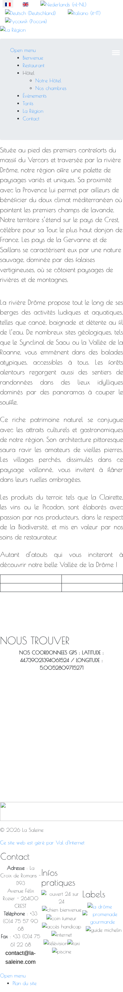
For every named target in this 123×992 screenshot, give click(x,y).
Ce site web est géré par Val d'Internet (42, 842)
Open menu (23, 50)
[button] (28, 73)
